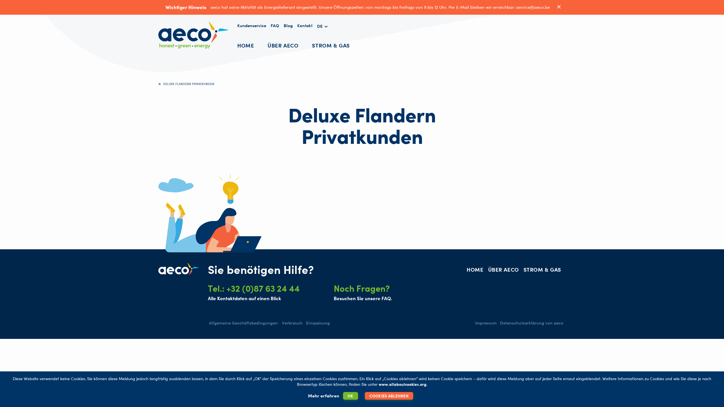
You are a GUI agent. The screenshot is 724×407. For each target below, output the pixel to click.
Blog (288, 25)
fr (322, 39)
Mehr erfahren (323, 395)
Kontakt (305, 25)
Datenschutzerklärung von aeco (531, 323)
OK (351, 395)
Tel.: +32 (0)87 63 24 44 (254, 288)
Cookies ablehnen (389, 395)
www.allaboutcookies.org (402, 384)
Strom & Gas (331, 45)
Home (245, 45)
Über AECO (283, 45)
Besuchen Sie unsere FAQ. (363, 298)
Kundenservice (251, 25)
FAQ (275, 25)
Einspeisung (318, 323)
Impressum (486, 323)
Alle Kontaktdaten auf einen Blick (244, 298)
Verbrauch (292, 323)
